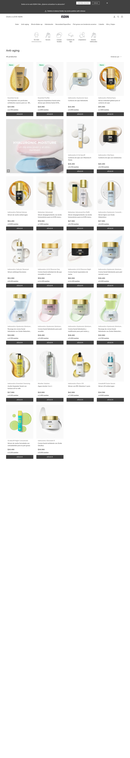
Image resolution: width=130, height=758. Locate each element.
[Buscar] (118, 17)
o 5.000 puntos (43, 452)
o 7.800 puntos (103, 110)
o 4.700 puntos (13, 338)
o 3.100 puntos (13, 452)
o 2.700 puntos (13, 110)
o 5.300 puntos (103, 281)
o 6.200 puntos (103, 224)
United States (83, 3)
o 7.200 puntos (73, 395)
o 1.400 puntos (43, 395)
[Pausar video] (8, 170)
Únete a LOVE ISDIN (14, 17)
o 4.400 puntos (73, 110)
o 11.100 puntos (43, 281)
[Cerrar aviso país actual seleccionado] (107, 3)
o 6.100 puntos (13, 281)
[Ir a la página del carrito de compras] (122, 17)
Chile (96, 3)
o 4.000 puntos (103, 395)
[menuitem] (17, 24)
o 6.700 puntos (73, 167)
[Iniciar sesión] (114, 17)
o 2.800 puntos (43, 110)
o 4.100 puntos (13, 395)
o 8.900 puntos (13, 224)
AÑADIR (23, 114)
